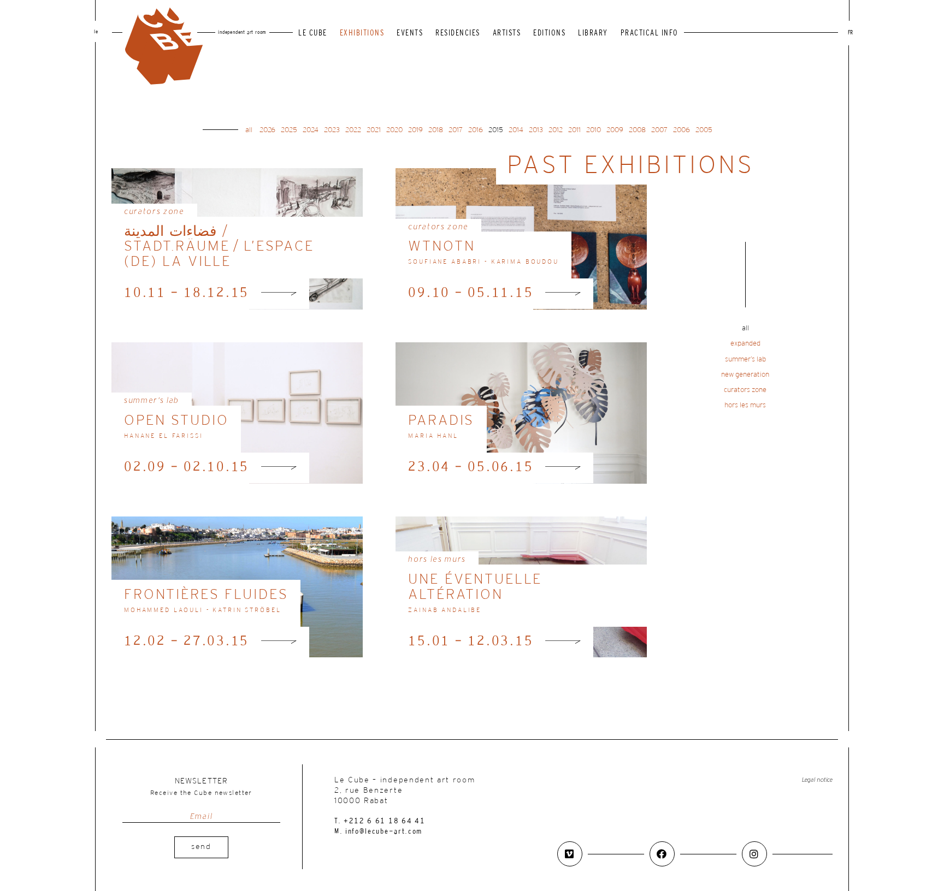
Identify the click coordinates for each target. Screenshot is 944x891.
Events (410, 33)
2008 (637, 130)
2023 (332, 130)
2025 (289, 130)
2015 (495, 130)
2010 (593, 130)
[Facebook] (662, 853)
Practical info (649, 33)
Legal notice (817, 780)
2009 (614, 130)
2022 (353, 130)
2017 (456, 130)
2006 (681, 130)
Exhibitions (362, 33)
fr (850, 33)
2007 (659, 130)
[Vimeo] (569, 853)
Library (593, 33)
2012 (555, 130)
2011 (574, 130)
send (201, 847)
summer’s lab (745, 360)
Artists (507, 33)
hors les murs (745, 405)
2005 (703, 130)
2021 (374, 130)
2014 (516, 130)
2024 (310, 130)
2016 (475, 130)
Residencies (457, 33)
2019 (415, 130)
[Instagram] (754, 853)
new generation (745, 375)
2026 (267, 130)
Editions (549, 33)
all (248, 130)
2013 (536, 130)
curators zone (745, 390)
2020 (394, 130)
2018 (435, 130)
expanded (745, 344)
